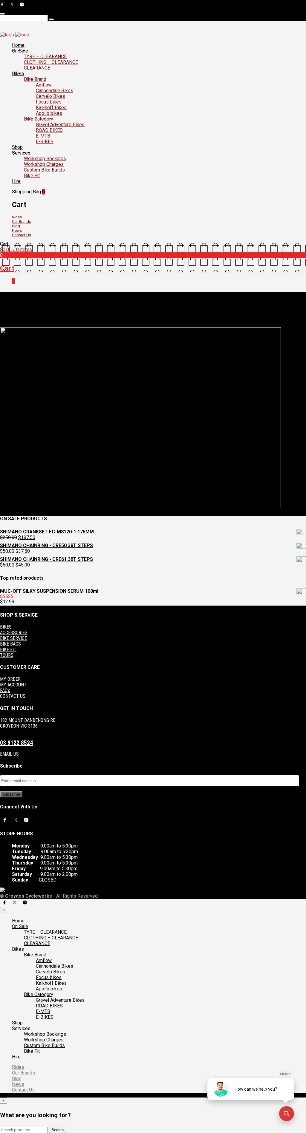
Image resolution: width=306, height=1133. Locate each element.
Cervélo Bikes (50, 96)
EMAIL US (9, 754)
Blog (16, 226)
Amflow (44, 85)
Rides (17, 217)
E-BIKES (44, 141)
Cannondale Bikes (54, 90)
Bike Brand (35, 79)
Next (21, 324)
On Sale (20, 51)
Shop (17, 147)
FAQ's (5, 690)
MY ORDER (10, 679)
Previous (8, 324)
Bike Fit (32, 175)
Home (18, 45)
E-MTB (43, 136)
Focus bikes (49, 102)
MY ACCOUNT (13, 685)
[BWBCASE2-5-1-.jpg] (140, 506)
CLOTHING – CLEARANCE (51, 62)
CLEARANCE (37, 68)
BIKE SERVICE (13, 638)
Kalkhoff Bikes (51, 107)
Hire (16, 181)
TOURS (6, 655)
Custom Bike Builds (44, 170)
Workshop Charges (44, 164)
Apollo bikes (49, 113)
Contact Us (21, 235)
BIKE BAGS (10, 644)
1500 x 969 (48, 320)
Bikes (18, 73)
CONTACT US (12, 696)
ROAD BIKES (49, 130)
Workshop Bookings (45, 158)
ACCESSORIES (13, 632)
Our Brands (21, 221)
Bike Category (38, 119)
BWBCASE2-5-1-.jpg (78, 320)
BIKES (6, 627)
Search (57, 1130)
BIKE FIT (8, 649)
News (17, 230)
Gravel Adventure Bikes (60, 124)
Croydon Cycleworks (117, 320)
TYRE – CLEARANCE (45, 56)
